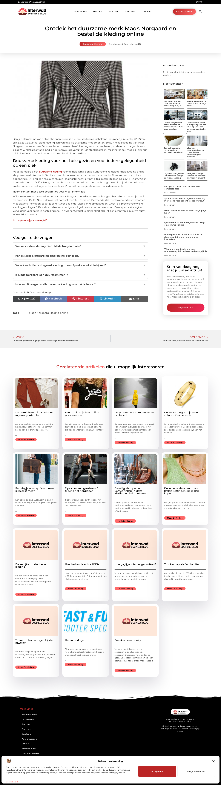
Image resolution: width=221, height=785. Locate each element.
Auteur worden (29, 739)
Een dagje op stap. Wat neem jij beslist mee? (34, 489)
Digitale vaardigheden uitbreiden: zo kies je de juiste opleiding (174, 175)
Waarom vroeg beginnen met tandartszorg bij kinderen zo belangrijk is (185, 250)
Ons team (131, 11)
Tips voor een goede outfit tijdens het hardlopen (82, 489)
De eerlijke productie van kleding (31, 565)
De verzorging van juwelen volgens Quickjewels (182, 414)
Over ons (114, 11)
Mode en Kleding (92, 44)
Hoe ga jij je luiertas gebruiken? (135, 564)
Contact (147, 11)
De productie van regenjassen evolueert (134, 414)
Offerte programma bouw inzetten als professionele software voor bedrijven (174, 125)
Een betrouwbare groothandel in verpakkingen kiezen (173, 150)
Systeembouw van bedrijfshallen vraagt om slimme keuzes (184, 223)
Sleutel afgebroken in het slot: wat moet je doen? (196, 103)
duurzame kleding (50, 171)
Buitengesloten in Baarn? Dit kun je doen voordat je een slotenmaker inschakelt (183, 236)
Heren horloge (74, 640)
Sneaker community (128, 640)
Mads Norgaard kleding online (48, 312)
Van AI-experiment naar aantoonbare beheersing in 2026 (172, 103)
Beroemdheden (29, 714)
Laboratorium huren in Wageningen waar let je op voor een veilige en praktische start (196, 126)
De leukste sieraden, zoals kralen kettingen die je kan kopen (181, 491)
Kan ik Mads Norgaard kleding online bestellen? (80, 255)
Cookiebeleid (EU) (30, 753)
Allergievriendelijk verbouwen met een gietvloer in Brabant (196, 175)
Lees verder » (170, 193)
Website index (29, 749)
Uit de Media (80, 11)
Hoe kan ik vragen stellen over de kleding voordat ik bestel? (80, 284)
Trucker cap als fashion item (182, 564)
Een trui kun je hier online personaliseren (82, 414)
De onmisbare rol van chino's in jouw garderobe (34, 414)
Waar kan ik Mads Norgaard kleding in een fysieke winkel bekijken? (80, 265)
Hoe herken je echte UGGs (82, 564)
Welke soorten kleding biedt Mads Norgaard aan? (80, 246)
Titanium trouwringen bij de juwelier (34, 641)
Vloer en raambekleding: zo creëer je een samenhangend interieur (195, 152)
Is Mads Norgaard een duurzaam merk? (80, 274)
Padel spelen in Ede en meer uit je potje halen (185, 211)
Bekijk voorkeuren (196, 771)
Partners (98, 11)
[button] (213, 761)
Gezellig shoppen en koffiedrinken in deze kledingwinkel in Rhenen (131, 491)
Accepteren (157, 771)
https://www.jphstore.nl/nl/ (30, 220)
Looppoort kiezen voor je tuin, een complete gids (182, 187)
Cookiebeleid (12, 782)
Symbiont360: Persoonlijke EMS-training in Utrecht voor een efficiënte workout (184, 199)
